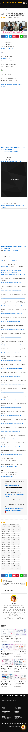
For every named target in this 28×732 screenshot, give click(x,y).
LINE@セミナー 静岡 (15, 563)
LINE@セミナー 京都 (6, 526)
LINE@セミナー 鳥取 (6, 567)
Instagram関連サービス (6, 711)
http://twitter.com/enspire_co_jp (12, 485)
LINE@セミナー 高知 (15, 565)
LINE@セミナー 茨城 (15, 559)
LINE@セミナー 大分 (15, 531)
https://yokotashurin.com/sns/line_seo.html (11, 431)
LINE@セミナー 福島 (6, 557)
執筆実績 (3, 716)
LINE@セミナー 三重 (14, 524)
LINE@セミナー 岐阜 (6, 541)
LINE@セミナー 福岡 (15, 555)
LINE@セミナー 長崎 (6, 561)
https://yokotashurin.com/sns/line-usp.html (11, 337)
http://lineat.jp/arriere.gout (7, 476)
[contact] (25, 723)
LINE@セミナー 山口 (15, 537)
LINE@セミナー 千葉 (6, 529)
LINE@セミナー (6, 524)
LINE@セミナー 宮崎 (15, 535)
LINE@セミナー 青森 (6, 563)
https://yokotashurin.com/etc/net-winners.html (12, 313)
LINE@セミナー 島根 (15, 542)
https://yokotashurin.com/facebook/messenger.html (13, 329)
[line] (15, 723)
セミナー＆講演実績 (18, 707)
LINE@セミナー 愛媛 (6, 546)
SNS (4, 17)
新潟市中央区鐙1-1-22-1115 (11, 700)
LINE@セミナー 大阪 (6, 533)
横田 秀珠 (14, 603)
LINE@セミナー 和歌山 (15, 529)
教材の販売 (16, 718)
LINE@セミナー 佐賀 (15, 526)
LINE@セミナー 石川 (6, 554)
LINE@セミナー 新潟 (6, 548)
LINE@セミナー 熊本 (15, 552)
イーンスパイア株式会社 (11, 260)
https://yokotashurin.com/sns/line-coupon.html (12, 399)
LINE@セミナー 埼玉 (6, 531)
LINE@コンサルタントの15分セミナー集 (11, 270)
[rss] (23, 723)
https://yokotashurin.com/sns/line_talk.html (11, 376)
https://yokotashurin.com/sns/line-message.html (12, 384)
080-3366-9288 (6, 701)
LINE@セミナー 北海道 (15, 528)
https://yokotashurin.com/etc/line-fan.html (11, 345)
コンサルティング (17, 716)
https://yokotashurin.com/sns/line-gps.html (11, 407)
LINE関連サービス (5, 712)
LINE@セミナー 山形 (6, 539)
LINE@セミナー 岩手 (6, 542)
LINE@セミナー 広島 (6, 544)
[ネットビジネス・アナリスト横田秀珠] (14, 3)
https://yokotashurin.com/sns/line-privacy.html (12, 305)
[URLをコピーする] (25, 36)
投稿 (2, 260)
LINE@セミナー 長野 (15, 561)
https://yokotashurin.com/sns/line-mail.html (11, 321)
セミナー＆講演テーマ (18, 709)
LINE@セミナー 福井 (6, 555)
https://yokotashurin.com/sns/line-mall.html (11, 446)
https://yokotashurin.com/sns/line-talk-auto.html (12, 392)
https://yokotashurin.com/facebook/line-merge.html (13, 439)
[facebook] (8, 618)
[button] (3, 36)
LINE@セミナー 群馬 (6, 559)
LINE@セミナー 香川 (6, 565)
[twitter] (10, 618)
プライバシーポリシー (5, 709)
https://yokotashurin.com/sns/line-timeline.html (12, 368)
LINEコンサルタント (6, 266)
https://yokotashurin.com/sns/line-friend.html (11, 415)
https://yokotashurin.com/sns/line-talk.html (11, 360)
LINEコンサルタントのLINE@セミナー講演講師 (11, 568)
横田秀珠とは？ (4, 707)
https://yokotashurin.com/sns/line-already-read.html (13, 298)
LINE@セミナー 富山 (6, 537)
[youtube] (22, 618)
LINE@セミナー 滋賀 (6, 552)
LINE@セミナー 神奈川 (15, 554)
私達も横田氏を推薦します (6, 717)
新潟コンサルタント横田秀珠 (11, 151)
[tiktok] (15, 618)
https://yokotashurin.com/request (9, 466)
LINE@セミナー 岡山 (15, 541)
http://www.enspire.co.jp (6, 48)
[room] (18, 618)
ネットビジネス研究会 (18, 717)
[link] (5, 618)
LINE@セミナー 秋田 (15, 557)
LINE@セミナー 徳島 (15, 544)
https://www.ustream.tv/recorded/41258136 (11, 161)
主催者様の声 (17, 711)
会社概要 (3, 708)
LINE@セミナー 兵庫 (6, 528)
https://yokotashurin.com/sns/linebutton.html (11, 454)
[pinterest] (20, 618)
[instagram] (13, 618)
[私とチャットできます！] (23, 727)
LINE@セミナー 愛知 (15, 546)
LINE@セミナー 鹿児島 (15, 567)
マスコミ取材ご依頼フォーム (6, 718)
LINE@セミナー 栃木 (6, 550)
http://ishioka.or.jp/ (5, 58)
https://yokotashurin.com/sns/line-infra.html (11, 282)
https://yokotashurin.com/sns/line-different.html (12, 352)
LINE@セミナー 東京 (15, 548)
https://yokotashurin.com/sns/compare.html (11, 290)
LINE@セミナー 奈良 (15, 533)
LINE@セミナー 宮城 (6, 535)
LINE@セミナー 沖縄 (15, 550)
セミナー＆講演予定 (18, 708)
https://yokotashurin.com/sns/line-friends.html (12, 423)
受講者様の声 (17, 712)
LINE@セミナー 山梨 (15, 539)
